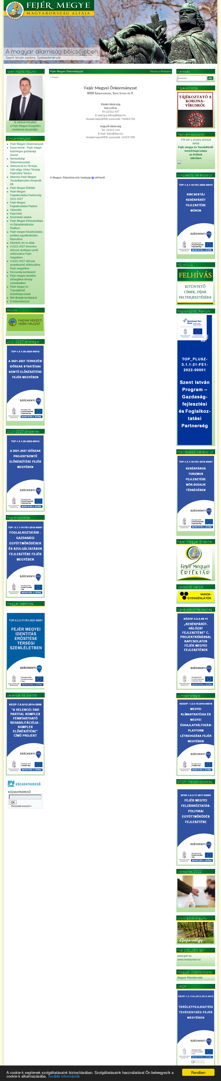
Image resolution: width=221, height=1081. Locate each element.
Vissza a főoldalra (160, 71)
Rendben (198, 1072)
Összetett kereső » (21, 806)
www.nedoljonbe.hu (189, 959)
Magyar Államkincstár (190, 977)
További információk (64, 1076)
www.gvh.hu (184, 955)
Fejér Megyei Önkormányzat (66, 71)
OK (210, 78)
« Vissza (54, 77)
